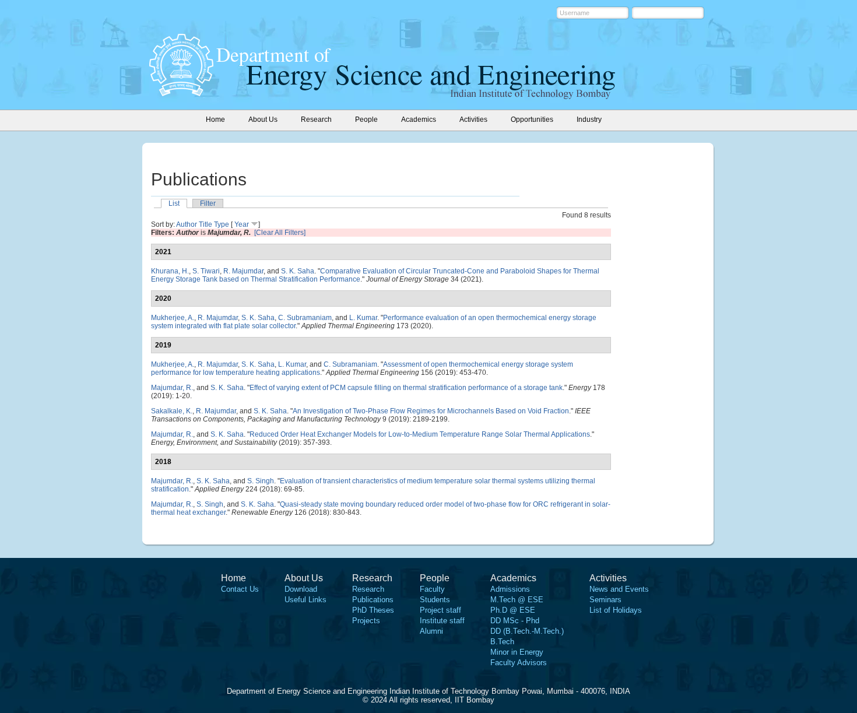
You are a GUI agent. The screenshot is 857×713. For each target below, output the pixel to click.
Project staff (440, 610)
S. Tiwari (206, 271)
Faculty (432, 589)
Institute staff (442, 620)
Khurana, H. (170, 271)
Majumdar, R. (172, 388)
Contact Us (240, 589)
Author (186, 224)
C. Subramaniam (305, 318)
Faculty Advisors (518, 662)
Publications (373, 599)
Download (301, 589)
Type (221, 224)
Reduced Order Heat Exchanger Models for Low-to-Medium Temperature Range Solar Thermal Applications (420, 434)
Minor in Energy (516, 652)
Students (435, 599)
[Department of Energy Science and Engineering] (181, 93)
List (174, 203)
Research (368, 589)
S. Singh (260, 481)
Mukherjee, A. (172, 318)
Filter (208, 203)
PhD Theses (373, 610)
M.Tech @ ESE (516, 599)
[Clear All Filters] (279, 233)
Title (205, 224)
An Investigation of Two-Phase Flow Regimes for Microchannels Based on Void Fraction (431, 411)
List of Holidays (615, 610)
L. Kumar (363, 318)
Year (241, 224)
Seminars (605, 599)
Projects (366, 620)
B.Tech (502, 641)
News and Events (619, 589)
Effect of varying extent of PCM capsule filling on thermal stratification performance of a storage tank (406, 388)
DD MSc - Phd (514, 620)
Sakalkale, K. (171, 411)
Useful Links (305, 599)
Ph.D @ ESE (512, 610)
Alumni (431, 631)
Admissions (510, 589)
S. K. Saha (297, 271)
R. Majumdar (243, 271)
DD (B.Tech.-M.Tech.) (527, 631)
